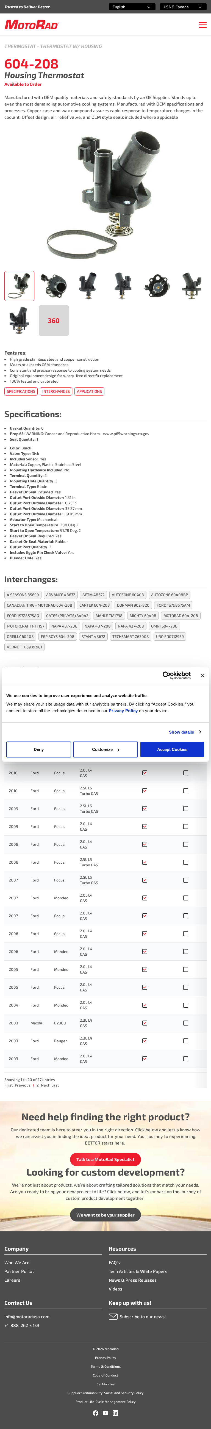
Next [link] (45, 1085)
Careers (12, 1279)
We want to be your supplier (105, 1214)
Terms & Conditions (106, 1366)
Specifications (21, 391)
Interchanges (56, 391)
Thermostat (20, 46)
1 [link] (33, 1085)
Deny (39, 749)
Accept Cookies (172, 749)
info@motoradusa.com (26, 1316)
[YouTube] (105, 1413)
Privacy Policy (124, 710)
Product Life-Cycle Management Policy (105, 1401)
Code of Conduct (105, 1375)
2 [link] (38, 1085)
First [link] (8, 1085)
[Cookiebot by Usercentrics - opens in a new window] (167, 675)
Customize (102, 749)
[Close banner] (203, 675)
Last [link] (55, 1085)
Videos (115, 1288)
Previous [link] (22, 1085)
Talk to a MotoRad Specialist (105, 1159)
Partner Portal (19, 1271)
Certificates (106, 1384)
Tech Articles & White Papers (138, 1271)
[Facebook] (95, 1413)
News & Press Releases (133, 1279)
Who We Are (16, 1262)
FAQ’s (114, 1262)
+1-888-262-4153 (21, 1325)
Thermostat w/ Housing (71, 46)
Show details (181, 731)
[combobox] (125, 6)
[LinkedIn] (115, 1413)
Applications (89, 391)
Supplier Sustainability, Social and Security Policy (105, 1393)
